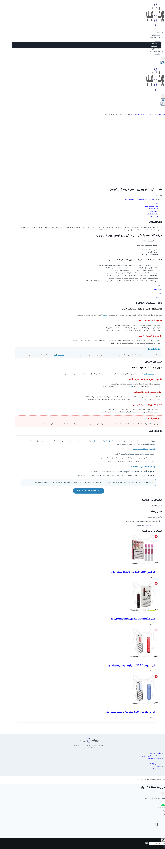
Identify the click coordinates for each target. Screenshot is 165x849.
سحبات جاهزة (155, 38)
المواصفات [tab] (154, 204)
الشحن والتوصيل (155, 764)
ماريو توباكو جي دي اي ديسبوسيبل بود (133, 619)
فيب (158, 32)
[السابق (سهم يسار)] (164, 810)
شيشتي (128, 199)
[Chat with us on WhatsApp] (163, 805)
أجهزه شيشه (157, 298)
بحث (146, 843)
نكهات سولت (154, 46)
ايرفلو (132, 387)
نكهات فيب (154, 43)
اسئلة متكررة (157, 766)
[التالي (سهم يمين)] (162, 810)
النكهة (105, 315)
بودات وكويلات (155, 49)
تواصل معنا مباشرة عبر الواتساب (88, 491)
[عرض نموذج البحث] (163, 58)
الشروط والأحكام (155, 753)
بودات (160, 293)
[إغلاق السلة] (163, 793)
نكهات (159, 825)
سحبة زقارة (156, 35)
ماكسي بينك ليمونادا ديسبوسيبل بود (133, 572)
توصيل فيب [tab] (154, 211)
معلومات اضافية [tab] (152, 214)
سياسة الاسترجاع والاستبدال (151, 756)
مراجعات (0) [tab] (154, 217)
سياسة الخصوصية (154, 758)
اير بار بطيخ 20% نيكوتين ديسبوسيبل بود (131, 665)
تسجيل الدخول (149, 525)
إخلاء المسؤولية (155, 769)
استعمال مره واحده (147, 199)
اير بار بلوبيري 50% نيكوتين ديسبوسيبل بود (130, 712)
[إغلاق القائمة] (164, 813)
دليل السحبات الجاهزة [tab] (151, 206)
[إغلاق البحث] (163, 840)
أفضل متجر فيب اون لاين (103, 441)
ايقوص (157, 54)
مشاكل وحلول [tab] (153, 209)
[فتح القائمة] (163, 96)
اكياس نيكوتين (154, 51)
